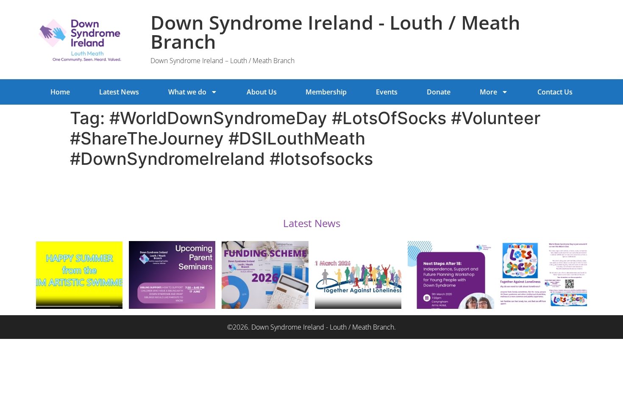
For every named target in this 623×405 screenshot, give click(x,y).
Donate (439, 92)
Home (60, 92)
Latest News (119, 92)
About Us (262, 92)
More (488, 92)
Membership (326, 92)
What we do (187, 92)
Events (387, 92)
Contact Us (555, 92)
